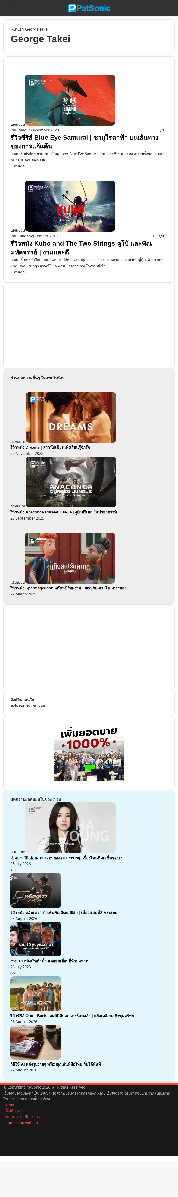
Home (8, 1105)
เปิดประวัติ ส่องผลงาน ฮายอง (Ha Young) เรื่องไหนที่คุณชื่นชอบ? (66, 858)
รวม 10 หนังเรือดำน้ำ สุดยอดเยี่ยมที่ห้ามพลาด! (50, 961)
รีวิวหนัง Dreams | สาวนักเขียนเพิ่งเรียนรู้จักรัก (50, 447)
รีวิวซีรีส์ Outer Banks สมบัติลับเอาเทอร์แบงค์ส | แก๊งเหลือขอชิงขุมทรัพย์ (72, 1016)
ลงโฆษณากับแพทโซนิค (28, 705)
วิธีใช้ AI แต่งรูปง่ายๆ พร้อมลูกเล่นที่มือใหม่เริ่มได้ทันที (55, 1064)
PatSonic (18, 130)
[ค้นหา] (172, 9)
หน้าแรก (17, 29)
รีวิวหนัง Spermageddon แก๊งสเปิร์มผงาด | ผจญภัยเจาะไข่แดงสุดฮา (68, 588)
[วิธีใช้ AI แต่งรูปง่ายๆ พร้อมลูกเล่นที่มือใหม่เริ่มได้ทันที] (35, 1058)
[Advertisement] (45, 324)
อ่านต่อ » (20, 166)
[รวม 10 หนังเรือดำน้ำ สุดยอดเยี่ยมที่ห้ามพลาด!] (35, 955)
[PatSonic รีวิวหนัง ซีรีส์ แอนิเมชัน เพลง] (89, 8)
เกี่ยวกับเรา (11, 1111)
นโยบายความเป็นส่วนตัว (21, 1117)
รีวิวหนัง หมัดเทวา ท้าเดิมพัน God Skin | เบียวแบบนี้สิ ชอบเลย (63, 912)
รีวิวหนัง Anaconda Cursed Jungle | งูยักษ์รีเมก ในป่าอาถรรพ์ (63, 512)
